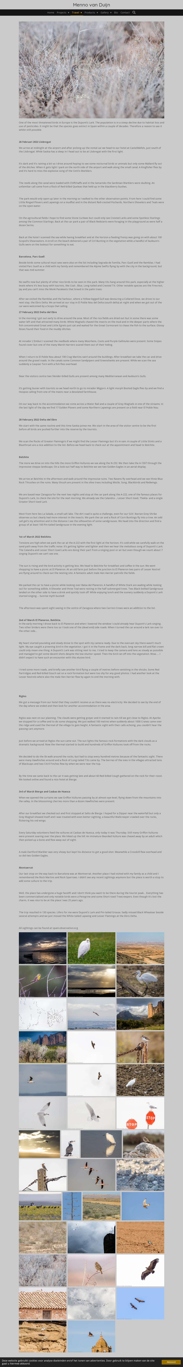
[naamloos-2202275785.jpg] (43, 1080)
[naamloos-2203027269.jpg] (91, 1270)
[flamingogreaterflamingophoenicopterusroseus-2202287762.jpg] (91, 981)
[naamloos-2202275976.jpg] (140, 1080)
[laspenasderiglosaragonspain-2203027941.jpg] (140, 1014)
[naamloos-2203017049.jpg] (143, 1206)
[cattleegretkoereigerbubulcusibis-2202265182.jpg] (91, 948)
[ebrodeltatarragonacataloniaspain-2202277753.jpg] (43, 948)
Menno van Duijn (91, 5)
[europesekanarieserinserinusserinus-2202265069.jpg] (43, 981)
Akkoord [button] (171, 1362)
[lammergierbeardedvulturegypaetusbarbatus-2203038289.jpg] (91, 1014)
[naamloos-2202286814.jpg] (40, 1206)
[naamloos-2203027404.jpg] (140, 1270)
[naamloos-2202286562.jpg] (101, 1144)
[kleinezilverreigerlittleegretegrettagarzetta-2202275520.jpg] (140, 981)
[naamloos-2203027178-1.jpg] (43, 1270)
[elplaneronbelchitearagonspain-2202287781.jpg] (140, 948)
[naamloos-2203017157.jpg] (140, 1237)
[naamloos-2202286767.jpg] (140, 1175)
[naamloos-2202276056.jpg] (43, 1113)
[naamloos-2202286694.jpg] (43, 1175)
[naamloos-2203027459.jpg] (91, 1303)
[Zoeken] (134, 12)
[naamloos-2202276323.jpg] (70, 1144)
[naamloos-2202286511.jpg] (39, 1144)
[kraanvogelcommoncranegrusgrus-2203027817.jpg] (43, 1014)
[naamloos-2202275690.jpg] (91, 1047)
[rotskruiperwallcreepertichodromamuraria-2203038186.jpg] (42, 1336)
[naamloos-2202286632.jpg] (143, 1144)
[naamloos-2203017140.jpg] (43, 1237)
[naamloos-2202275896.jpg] (91, 1080)
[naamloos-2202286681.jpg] (91, 1175)
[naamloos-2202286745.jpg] (72, 1206)
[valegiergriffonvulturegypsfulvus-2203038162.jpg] (91, 1336)
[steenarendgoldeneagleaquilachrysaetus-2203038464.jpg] (140, 1303)
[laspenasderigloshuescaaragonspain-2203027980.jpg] (43, 1047)
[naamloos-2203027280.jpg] (43, 1303)
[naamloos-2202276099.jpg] (91, 1113)
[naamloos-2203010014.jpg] (101, 1206)
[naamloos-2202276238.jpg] (140, 1113)
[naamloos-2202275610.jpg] (140, 1047)
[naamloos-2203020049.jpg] (91, 1237)
